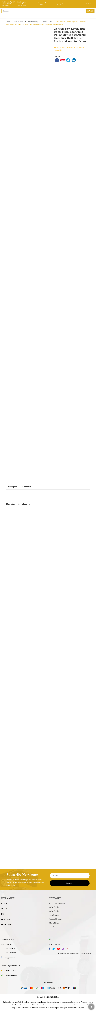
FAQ (3, 914)
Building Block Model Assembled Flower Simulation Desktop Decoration (33, 750)
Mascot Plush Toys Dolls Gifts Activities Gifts (48, 725)
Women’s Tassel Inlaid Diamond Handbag (23, 817)
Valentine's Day (33, 22)
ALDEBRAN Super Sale (57, 903)
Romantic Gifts (47, 22)
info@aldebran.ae (11, 958)
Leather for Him (54, 907)
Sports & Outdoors (55, 927)
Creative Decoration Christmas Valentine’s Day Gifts (26, 775)
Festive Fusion (19, 22)
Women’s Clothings (55, 919)
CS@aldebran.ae (11, 975)
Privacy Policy (6, 919)
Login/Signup (90, 3)
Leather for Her (54, 911)
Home (8, 22)
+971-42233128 (10, 949)
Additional (26, 487)
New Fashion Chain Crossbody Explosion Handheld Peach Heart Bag (48, 596)
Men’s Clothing (54, 915)
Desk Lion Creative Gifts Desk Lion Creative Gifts (26, 621)
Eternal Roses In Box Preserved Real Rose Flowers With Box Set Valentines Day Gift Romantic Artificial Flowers (47, 842)
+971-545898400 (10, 953)
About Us (4, 909)
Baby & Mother (54, 923)
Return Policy (6, 924)
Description (12, 487)
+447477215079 (21, 5)
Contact (4, 904)
